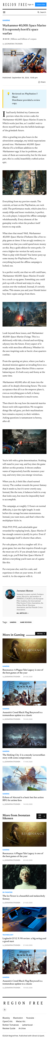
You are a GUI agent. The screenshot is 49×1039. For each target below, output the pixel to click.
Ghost (34, 1035)
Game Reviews (26, 622)
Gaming (6, 20)
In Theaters (7, 892)
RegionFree (13, 1035)
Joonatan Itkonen (13, 44)
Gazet (41, 1035)
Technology (8, 935)
